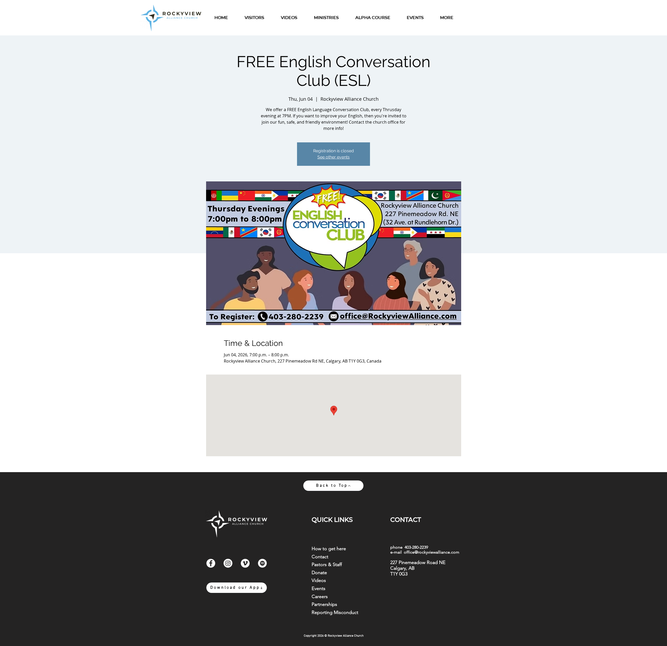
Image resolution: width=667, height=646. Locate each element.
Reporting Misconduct (335, 612)
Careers (320, 596)
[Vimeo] (245, 563)
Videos (319, 580)
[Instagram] (228, 563)
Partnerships (324, 604)
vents (319, 588)
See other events (333, 157)
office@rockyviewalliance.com (431, 552)
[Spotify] (262, 563)
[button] (326, 17)
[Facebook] (210, 563)
